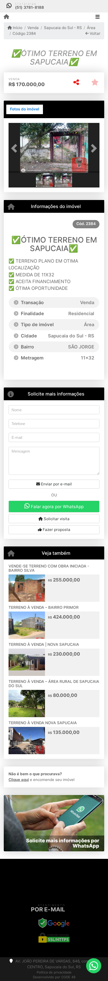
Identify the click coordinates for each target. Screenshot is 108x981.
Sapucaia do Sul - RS (63, 27)
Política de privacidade (54, 972)
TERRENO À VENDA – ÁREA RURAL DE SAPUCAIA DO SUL (54, 683)
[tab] (24, 109)
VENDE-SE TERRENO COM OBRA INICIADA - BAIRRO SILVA (49, 568)
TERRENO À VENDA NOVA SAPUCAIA (43, 722)
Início (17, 27)
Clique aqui (19, 779)
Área (91, 27)
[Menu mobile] (6, 17)
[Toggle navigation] (97, 17)
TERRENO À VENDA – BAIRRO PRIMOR (44, 607)
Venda (33, 27)
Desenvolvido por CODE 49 (54, 977)
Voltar (94, 33)
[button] (15, 148)
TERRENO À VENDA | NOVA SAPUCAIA (44, 644)
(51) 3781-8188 (29, 7)
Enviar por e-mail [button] (56, 484)
